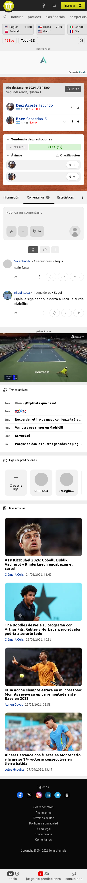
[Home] (4, 16)
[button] (54, 5)
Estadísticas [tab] (65, 197)
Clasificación (55, 17)
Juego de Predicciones (43, 879)
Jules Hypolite (15, 769)
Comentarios (43, 840)
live (9, 40)
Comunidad (74, 879)
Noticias (17, 17)
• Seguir (57, 261)
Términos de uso (43, 818)
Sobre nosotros (43, 807)
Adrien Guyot (14, 704)
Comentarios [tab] (38, 197)
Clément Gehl (14, 574)
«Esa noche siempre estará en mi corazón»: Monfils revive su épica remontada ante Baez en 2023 (43, 694)
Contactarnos (43, 834)
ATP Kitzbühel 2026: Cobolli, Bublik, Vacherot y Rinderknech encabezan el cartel (38, 564)
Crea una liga (16, 487)
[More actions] (82, 197)
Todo (28, 40)
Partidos (34, 17)
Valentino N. (23, 261)
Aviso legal (44, 829)
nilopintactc (22, 292)
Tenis (13, 879)
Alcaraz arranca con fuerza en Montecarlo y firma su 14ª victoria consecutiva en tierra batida (43, 759)
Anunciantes (43, 812)
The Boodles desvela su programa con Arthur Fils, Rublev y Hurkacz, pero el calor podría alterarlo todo (43, 629)
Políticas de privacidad (43, 823)
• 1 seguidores (42, 261)
